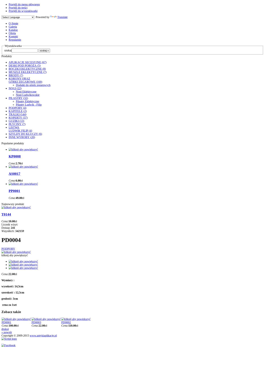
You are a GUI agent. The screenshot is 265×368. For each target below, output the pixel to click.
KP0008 (15, 156)
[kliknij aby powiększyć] (16, 252)
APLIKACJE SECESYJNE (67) (28, 62)
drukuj (5, 329)
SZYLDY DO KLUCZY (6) (25, 133)
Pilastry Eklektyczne (27, 101)
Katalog (13, 29)
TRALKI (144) (17, 114)
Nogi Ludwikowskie (27, 94)
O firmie (13, 23)
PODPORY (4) (17, 107)
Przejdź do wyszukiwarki (23, 10)
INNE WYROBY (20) (22, 137)
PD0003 (36, 322)
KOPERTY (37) (18, 117)
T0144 (6, 214)
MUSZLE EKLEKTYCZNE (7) (28, 72)
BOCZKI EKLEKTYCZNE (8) (27, 68)
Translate (62, 17)
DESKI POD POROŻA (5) (25, 65)
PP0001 (14, 191)
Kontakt (13, 36)
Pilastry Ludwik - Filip (29, 104)
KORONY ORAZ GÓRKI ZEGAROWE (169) (25, 80)
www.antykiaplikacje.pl (43, 335)
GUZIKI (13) (16, 120)
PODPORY (8, 248)
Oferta (12, 33)
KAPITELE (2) (18, 111)
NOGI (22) (15, 88)
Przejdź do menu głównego (24, 4)
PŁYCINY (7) (17, 124)
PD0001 (6, 322)
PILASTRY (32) (18, 98)
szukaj (8, 50)
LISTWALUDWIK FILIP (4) (20, 129)
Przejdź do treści (18, 7)
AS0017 (14, 174)
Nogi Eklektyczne (26, 91)
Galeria (13, 26)
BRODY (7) (16, 75)
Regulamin (15, 39)
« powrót (6, 332)
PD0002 (66, 322)
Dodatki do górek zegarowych (33, 85)
